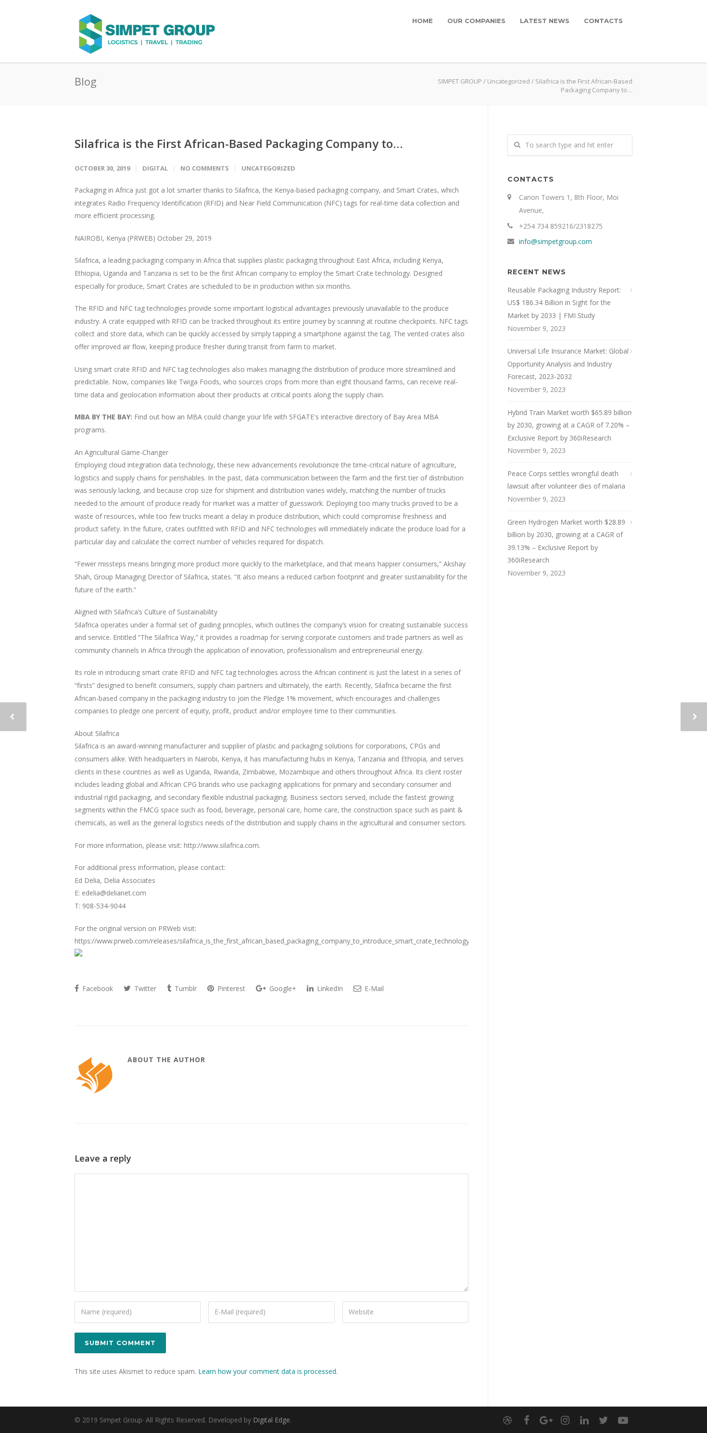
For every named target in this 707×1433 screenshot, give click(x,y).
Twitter (144, 988)
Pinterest (230, 988)
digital (155, 168)
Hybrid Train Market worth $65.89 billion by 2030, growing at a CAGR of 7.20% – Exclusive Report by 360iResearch (569, 425)
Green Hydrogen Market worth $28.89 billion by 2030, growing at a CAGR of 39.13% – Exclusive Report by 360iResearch (566, 541)
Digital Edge (271, 1419)
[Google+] (546, 1420)
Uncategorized (508, 81)
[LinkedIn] (584, 1420)
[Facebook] (526, 1420)
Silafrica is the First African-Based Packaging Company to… (239, 143)
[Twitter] (603, 1420)
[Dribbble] (507, 1420)
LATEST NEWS (544, 20)
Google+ (281, 988)
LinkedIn (329, 988)
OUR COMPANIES (476, 20)
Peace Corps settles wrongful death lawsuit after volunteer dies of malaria (566, 480)
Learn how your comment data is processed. (268, 1371)
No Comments (204, 168)
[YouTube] (622, 1420)
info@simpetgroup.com (555, 241)
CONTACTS (603, 20)
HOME (422, 20)
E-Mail (373, 988)
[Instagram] (565, 1420)
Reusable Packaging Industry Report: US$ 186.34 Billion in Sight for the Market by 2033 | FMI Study (564, 302)
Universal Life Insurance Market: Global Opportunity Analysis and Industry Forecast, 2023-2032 (568, 363)
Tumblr (185, 988)
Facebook (96, 988)
